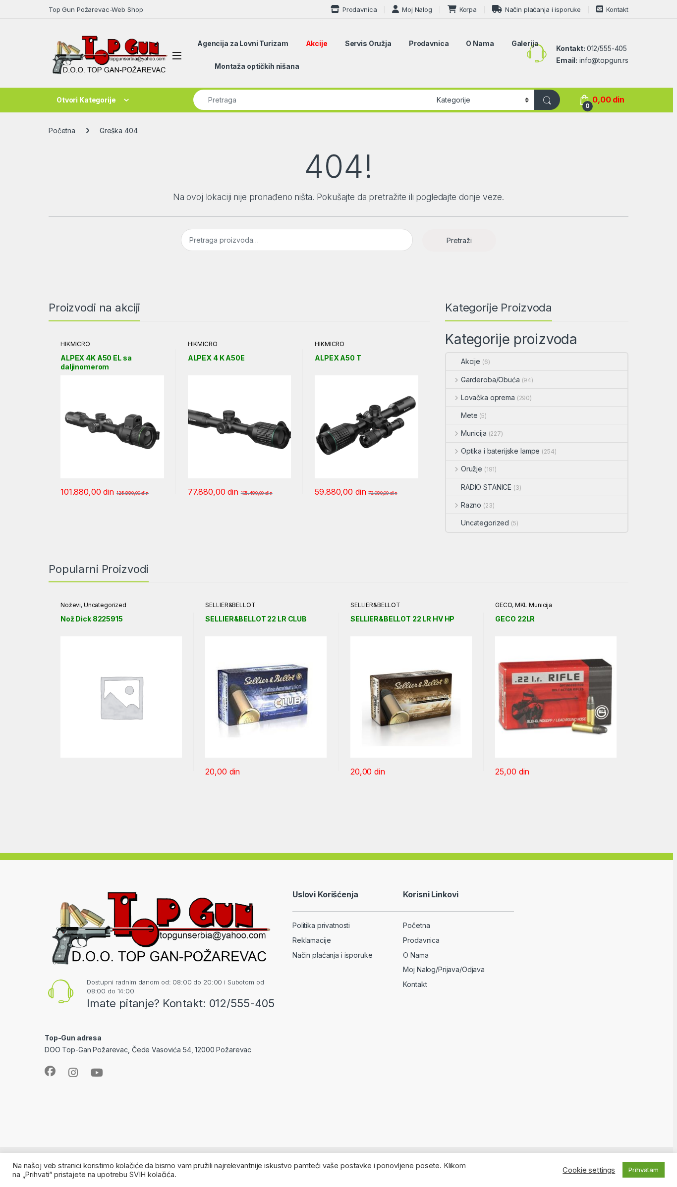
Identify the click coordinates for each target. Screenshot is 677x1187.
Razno (471, 505)
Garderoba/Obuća (490, 379)
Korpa (468, 9)
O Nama (480, 43)
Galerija (525, 43)
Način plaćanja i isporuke (543, 9)
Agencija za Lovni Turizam (242, 43)
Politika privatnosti (321, 925)
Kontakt (617, 9)
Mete (469, 415)
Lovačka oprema (488, 397)
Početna (62, 130)
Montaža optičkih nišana (257, 66)
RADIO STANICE (486, 487)
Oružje (471, 468)
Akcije (317, 43)
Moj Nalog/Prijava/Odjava (444, 969)
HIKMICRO (75, 344)
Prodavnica (359, 9)
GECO (503, 605)
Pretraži (459, 240)
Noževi (70, 605)
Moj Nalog (417, 9)
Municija (474, 433)
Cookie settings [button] (589, 1170)
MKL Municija (533, 605)
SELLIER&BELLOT (230, 605)
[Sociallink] (50, 1071)
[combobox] (312, 100)
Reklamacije (311, 940)
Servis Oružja (368, 43)
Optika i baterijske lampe (500, 451)
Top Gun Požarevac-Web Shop (96, 9)
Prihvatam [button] (643, 1170)
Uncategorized (485, 522)
